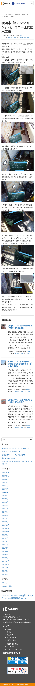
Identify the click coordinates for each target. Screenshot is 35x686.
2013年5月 (4, 509)
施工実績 (10, 635)
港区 (13, 598)
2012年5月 (4, 548)
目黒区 (17, 598)
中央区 (8, 595)
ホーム (3, 15)
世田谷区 (3, 596)
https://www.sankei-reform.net (20, 622)
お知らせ (4, 583)
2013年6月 (4, 505)
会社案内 (10, 632)
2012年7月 (4, 541)
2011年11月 (5, 564)
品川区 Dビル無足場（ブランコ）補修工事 (15, 448)
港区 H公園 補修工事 (8, 458)
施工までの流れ (12, 644)
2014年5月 (4, 486)
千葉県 (19, 596)
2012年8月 (4, 538)
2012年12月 (5, 525)
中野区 (28, 391)
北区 (16, 596)
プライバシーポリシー (14, 649)
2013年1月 (4, 522)
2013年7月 (4, 502)
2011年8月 (4, 568)
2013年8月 (4, 499)
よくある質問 (11, 637)
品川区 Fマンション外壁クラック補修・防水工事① (20, 401)
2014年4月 (4, 489)
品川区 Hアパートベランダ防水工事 (13, 455)
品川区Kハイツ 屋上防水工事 (10, 452)
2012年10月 (5, 532)
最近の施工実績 (16, 15)
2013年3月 (4, 515)
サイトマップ (11, 646)
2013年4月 (4, 512)
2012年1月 (4, 558)
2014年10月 (5, 476)
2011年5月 (4, 574)
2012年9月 (4, 535)
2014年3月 (4, 492)
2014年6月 (4, 482)
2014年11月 (5, 473)
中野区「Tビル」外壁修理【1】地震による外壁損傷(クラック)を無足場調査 (20, 363)
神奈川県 (26, 37)
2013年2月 (4, 518)
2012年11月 (5, 528)
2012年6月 (4, 545)
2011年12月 (5, 561)
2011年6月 (4, 571)
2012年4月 (4, 551)
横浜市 (21, 37)
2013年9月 (4, 495)
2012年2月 (4, 554)
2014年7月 (4, 479)
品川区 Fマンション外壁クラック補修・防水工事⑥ (20, 326)
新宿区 (5, 598)
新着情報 (8, 15)
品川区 (28, 353)
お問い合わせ (11, 640)
